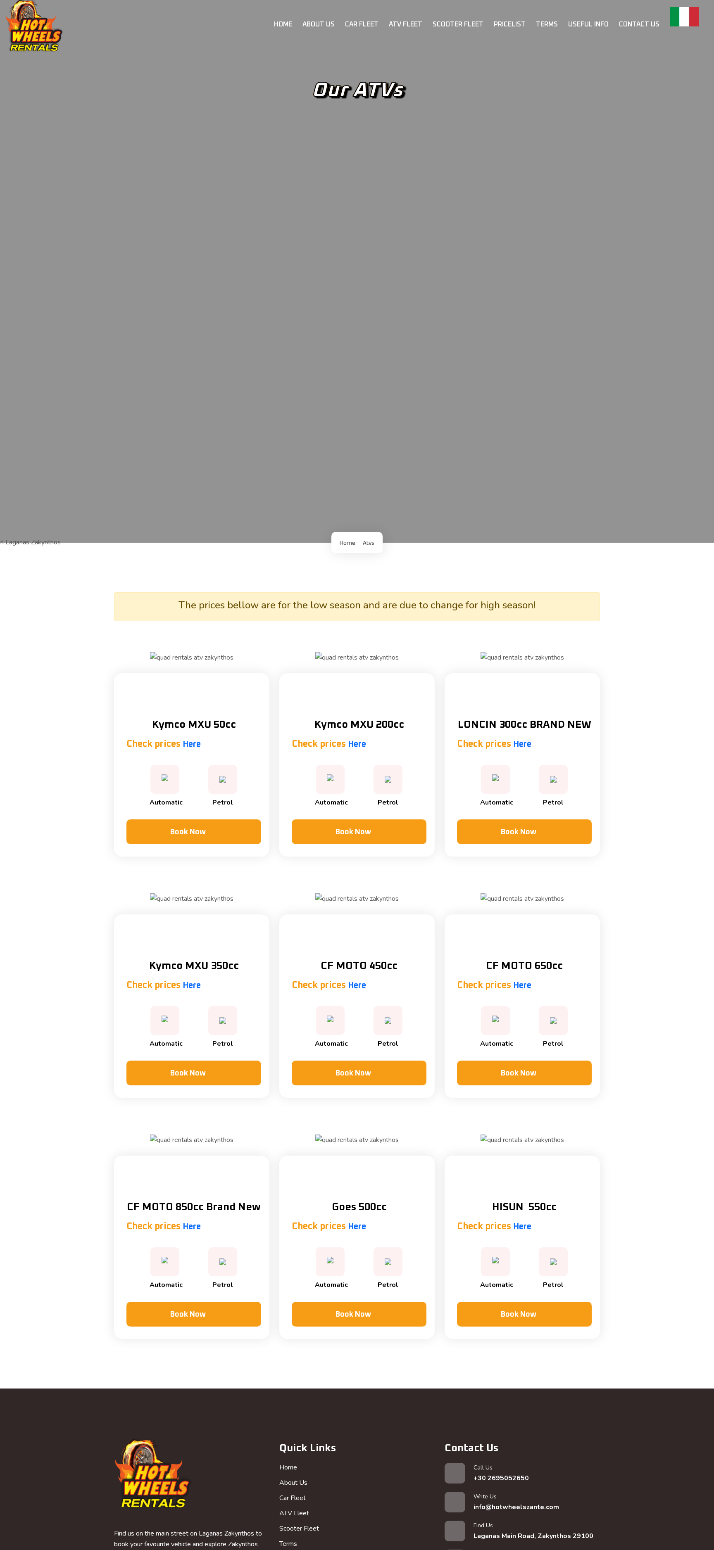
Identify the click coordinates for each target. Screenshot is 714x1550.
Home (283, 24)
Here (192, 744)
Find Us (533, 1531)
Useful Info (588, 24)
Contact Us (639, 24)
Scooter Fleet (458, 24)
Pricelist (510, 24)
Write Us (516, 1502)
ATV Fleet (405, 24)
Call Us (501, 1473)
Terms (547, 24)
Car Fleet (361, 24)
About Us (318, 24)
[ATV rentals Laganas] (153, 1477)
